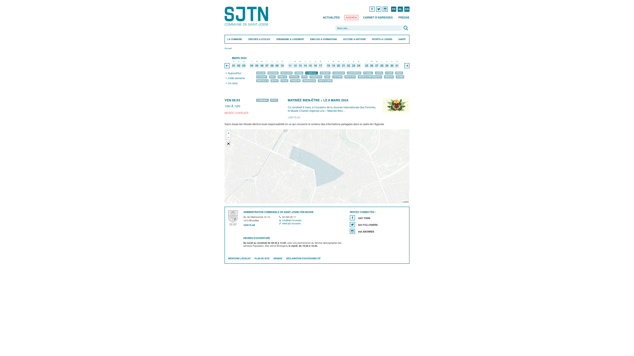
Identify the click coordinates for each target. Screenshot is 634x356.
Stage (284, 80)
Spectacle (262, 80)
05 (256, 65)
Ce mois (233, 83)
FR (394, 9)
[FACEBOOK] (372, 9)
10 (282, 65)
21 (343, 65)
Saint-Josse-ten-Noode (247, 16)
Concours (338, 73)
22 (348, 65)
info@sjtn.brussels (291, 220)
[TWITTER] (378, 9)
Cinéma (298, 73)
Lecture (337, 76)
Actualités (331, 17)
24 (358, 65)
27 (376, 65)
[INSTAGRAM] (385, 9)
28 (381, 65)
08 (272, 65)
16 (315, 65)
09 (277, 65)
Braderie (273, 73)
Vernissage (309, 80)
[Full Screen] (228, 144)
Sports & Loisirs (382, 39)
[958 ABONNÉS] (352, 231)
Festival (294, 76)
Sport (274, 80)
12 (295, 65)
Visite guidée (325, 80)
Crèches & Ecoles (259, 39)
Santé (402, 39)
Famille (282, 76)
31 (396, 65)
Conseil (368, 73)
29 (386, 65)
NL (400, 9)
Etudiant (261, 76)
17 (320, 65)
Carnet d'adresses (378, 17)
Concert (325, 73)
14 (305, 65)
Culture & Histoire (354, 39)
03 (243, 65)
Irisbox (277, 258)
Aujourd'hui (234, 73)
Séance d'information (370, 76)
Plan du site (261, 258)
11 (290, 65)
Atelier (261, 73)
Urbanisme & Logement (290, 39)
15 (310, 65)
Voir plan (249, 225)
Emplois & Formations (323, 39)
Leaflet (406, 201)
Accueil (228, 48)
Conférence (354, 73)
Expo (272, 76)
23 (353, 65)
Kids (327, 76)
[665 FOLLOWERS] (352, 224)
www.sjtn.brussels (291, 223)
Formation (315, 76)
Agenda (351, 17)
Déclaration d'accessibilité (303, 258)
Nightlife (350, 76)
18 (328, 65)
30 (391, 65)
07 (266, 65)
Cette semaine (236, 78)
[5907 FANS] (352, 217)
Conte (379, 73)
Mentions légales (239, 258)
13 (300, 65)
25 (366, 65)
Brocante (286, 73)
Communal (311, 73)
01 (233, 65)
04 (251, 65)
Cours (389, 73)
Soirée (400, 76)
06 (262, 65)
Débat (399, 73)
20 (338, 65)
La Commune (234, 39)
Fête (304, 76)
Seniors (389, 76)
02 (238, 65)
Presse (403, 17)
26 (371, 65)
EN (407, 9)
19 (333, 65)
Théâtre (295, 80)
